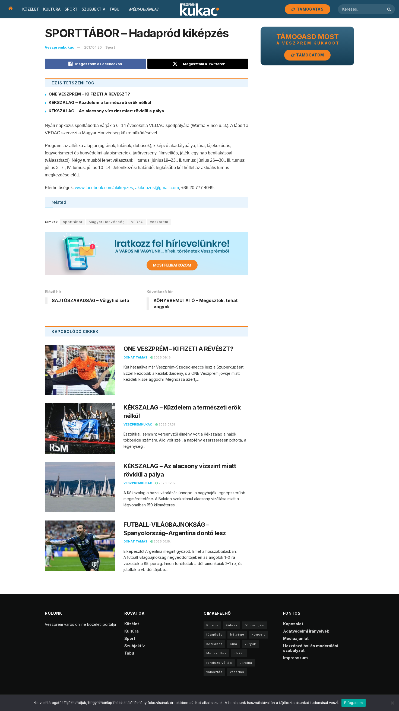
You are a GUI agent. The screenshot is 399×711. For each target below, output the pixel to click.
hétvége (237, 634)
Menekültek (216, 653)
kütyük (250, 644)
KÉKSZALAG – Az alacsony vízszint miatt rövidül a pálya (106, 110)
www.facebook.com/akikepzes (104, 187)
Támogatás (310, 9)
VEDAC (137, 222)
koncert (258, 634)
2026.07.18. (167, 483)
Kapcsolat (293, 623)
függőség (214, 634)
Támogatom (309, 55)
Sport (71, 9)
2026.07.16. (162, 541)
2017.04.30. (93, 47)
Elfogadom (353, 702)
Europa (212, 625)
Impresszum (295, 657)
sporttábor (73, 222)
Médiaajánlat (144, 9)
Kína (233, 644)
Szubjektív (93, 9)
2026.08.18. (162, 357)
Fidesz (231, 625)
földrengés (254, 625)
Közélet (30, 9)
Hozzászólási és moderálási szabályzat (310, 648)
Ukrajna (245, 663)
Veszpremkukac (59, 47)
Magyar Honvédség (107, 222)
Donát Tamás (135, 357)
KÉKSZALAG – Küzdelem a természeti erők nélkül (100, 102)
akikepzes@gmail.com (157, 187)
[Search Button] (390, 9)
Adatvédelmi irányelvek (306, 631)
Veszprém (159, 222)
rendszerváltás (219, 663)
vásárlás (237, 672)
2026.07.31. (167, 424)
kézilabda (214, 644)
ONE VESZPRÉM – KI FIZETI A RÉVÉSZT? (90, 94)
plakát (239, 653)
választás (214, 672)
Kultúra (52, 9)
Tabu (114, 9)
